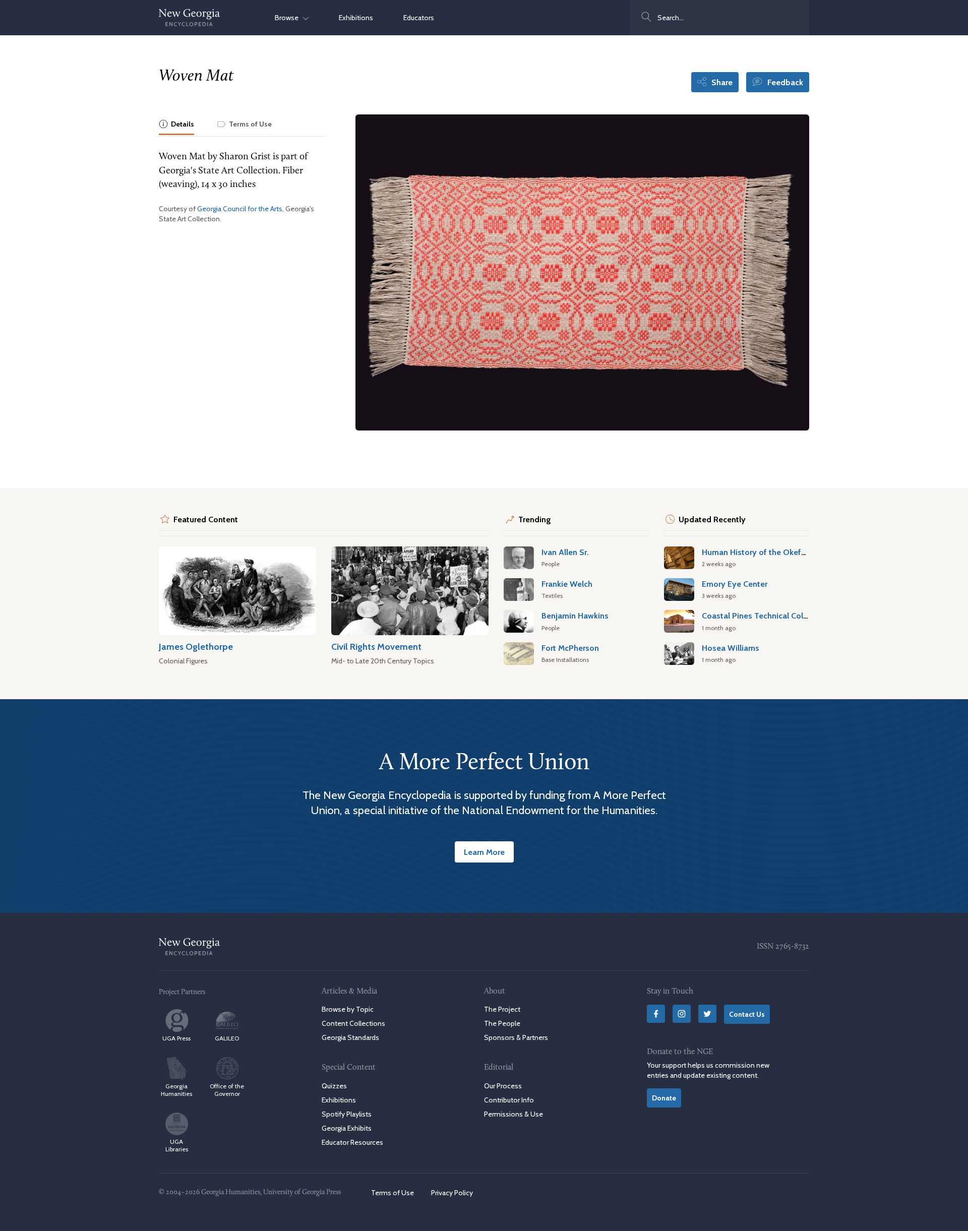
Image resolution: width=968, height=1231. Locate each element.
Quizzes (334, 1085)
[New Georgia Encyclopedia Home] (189, 17)
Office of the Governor (227, 1089)
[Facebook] (656, 1014)
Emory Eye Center (734, 584)
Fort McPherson (570, 648)
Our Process (503, 1085)
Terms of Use (392, 1192)
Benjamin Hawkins (575, 615)
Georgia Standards (350, 1037)
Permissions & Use (513, 1114)
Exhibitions (356, 17)
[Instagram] (682, 1014)
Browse (289, 17)
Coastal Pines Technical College (760, 615)
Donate (664, 1097)
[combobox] (719, 17)
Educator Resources (352, 1142)
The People (502, 1023)
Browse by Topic (348, 1009)
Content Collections (353, 1023)
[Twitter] (707, 1014)
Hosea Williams (730, 648)
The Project (502, 1009)
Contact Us (747, 1014)
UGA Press (176, 1038)
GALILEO (227, 1038)
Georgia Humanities (176, 1089)
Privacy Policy (452, 1192)
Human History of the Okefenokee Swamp (780, 552)
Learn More (484, 852)
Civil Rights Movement (376, 646)
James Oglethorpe (196, 646)
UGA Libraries (176, 1145)
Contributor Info (509, 1099)
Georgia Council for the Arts (239, 208)
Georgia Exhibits (347, 1128)
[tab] (176, 124)
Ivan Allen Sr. (565, 552)
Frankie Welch (566, 584)
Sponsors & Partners (516, 1037)
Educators (418, 17)
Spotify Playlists (347, 1114)
